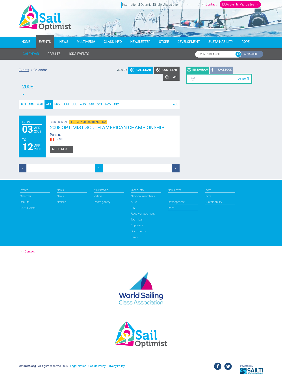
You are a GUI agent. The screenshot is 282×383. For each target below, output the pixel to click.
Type (174, 76)
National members (143, 196)
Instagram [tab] (200, 69)
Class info (113, 42)
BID (133, 207)
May (57, 104)
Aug (83, 104)
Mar (40, 104)
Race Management (143, 213)
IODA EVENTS (79, 54)
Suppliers (137, 225)
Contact (211, 4)
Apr (48, 104)
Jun (66, 104)
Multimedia (86, 42)
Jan (23, 104)
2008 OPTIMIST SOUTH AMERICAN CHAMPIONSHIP (107, 127)
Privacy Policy (116, 366)
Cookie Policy (97, 366)
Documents (138, 231)
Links (134, 237)
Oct (99, 104)
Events (45, 42)
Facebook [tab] (225, 69)
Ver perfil (243, 78)
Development (189, 42)
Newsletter (140, 42)
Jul (74, 104)
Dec (116, 104)
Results (25, 202)
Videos (98, 196)
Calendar (143, 69)
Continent (169, 69)
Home (26, 42)
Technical (137, 219)
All (175, 104)
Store (164, 42)
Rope (246, 42)
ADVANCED (251, 54)
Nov (108, 104)
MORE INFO (59, 149)
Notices (61, 202)
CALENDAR (31, 54)
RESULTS (54, 54)
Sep (91, 104)
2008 (27, 87)
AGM (134, 202)
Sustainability (220, 42)
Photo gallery (102, 202)
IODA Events (27, 207)
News (63, 42)
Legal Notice (78, 366)
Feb (31, 104)
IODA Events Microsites (238, 4)
